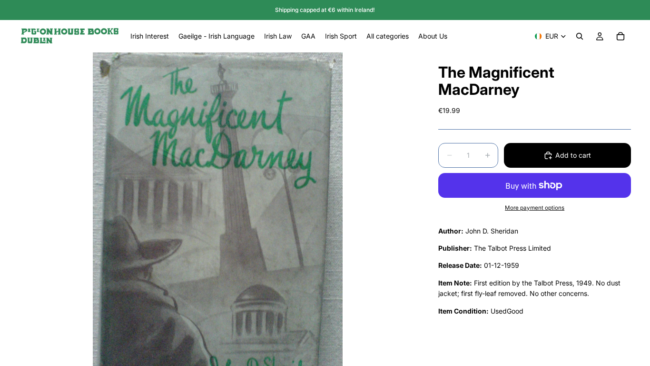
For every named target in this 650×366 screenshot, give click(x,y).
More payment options (534, 207)
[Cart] (620, 36)
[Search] (579, 36)
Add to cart (573, 155)
